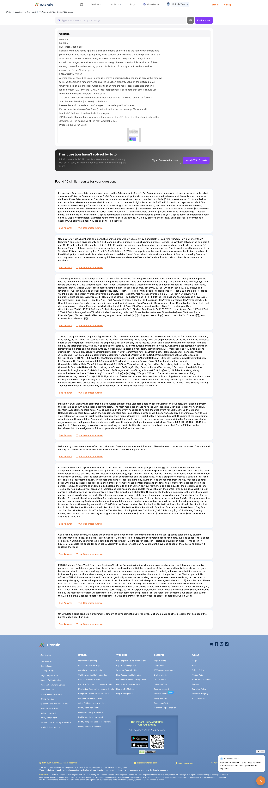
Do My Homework (48, 713)
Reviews (195, 684)
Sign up (228, 4)
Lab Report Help (47, 671)
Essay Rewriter (160, 698)
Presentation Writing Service (52, 685)
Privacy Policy (198, 675)
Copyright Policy (199, 689)
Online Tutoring (47, 699)
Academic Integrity (200, 693)
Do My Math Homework (88, 708)
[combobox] (120, 20)
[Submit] (58, 20)
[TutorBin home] (44, 5)
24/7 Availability (161, 675)
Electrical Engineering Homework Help (95, 684)
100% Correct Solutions (164, 670)
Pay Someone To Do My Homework (55, 722)
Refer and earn (160, 693)
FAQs (194, 665)
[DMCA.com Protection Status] (147, 752)
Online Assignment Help (51, 694)
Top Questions (198, 698)
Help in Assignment (124, 693)
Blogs (194, 661)
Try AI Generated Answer (89, 227)
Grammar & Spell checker (165, 708)
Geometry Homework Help (128, 684)
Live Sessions (46, 661)
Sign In (215, 4)
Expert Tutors (160, 661)
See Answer (65, 227)
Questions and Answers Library (54, 704)
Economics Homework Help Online (131, 679)
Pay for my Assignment (126, 665)
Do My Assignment (48, 718)
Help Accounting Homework (128, 675)
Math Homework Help (87, 661)
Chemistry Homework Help (90, 670)
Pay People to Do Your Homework (131, 661)
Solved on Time (161, 684)
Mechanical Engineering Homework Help (96, 689)
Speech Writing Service (50, 680)
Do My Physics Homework (89, 726)
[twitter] (227, 644)
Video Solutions (47, 689)
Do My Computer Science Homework (94, 722)
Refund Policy (198, 670)
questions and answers (25, 12)
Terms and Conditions (201, 679)
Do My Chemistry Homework (90, 717)
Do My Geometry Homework (90, 712)
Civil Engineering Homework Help (92, 675)
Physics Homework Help (89, 665)
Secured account (161, 689)
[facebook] (212, 644)
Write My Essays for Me (126, 670)
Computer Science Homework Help (93, 693)
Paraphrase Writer (162, 703)
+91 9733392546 (185, 763)
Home (8, 12)
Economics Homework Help (90, 698)
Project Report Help (49, 675)
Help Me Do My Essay (125, 689)
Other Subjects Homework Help (92, 703)
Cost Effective (160, 679)
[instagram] (222, 644)
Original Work (160, 665)
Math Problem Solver (49, 708)
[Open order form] (1, 9)
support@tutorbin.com (147, 763)
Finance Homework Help (89, 679)
